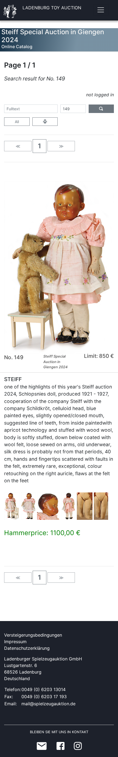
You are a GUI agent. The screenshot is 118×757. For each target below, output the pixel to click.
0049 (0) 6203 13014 (43, 689)
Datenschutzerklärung (27, 648)
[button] (39, 146)
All (17, 121)
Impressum (15, 641)
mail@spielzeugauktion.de (48, 703)
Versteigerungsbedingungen (33, 635)
